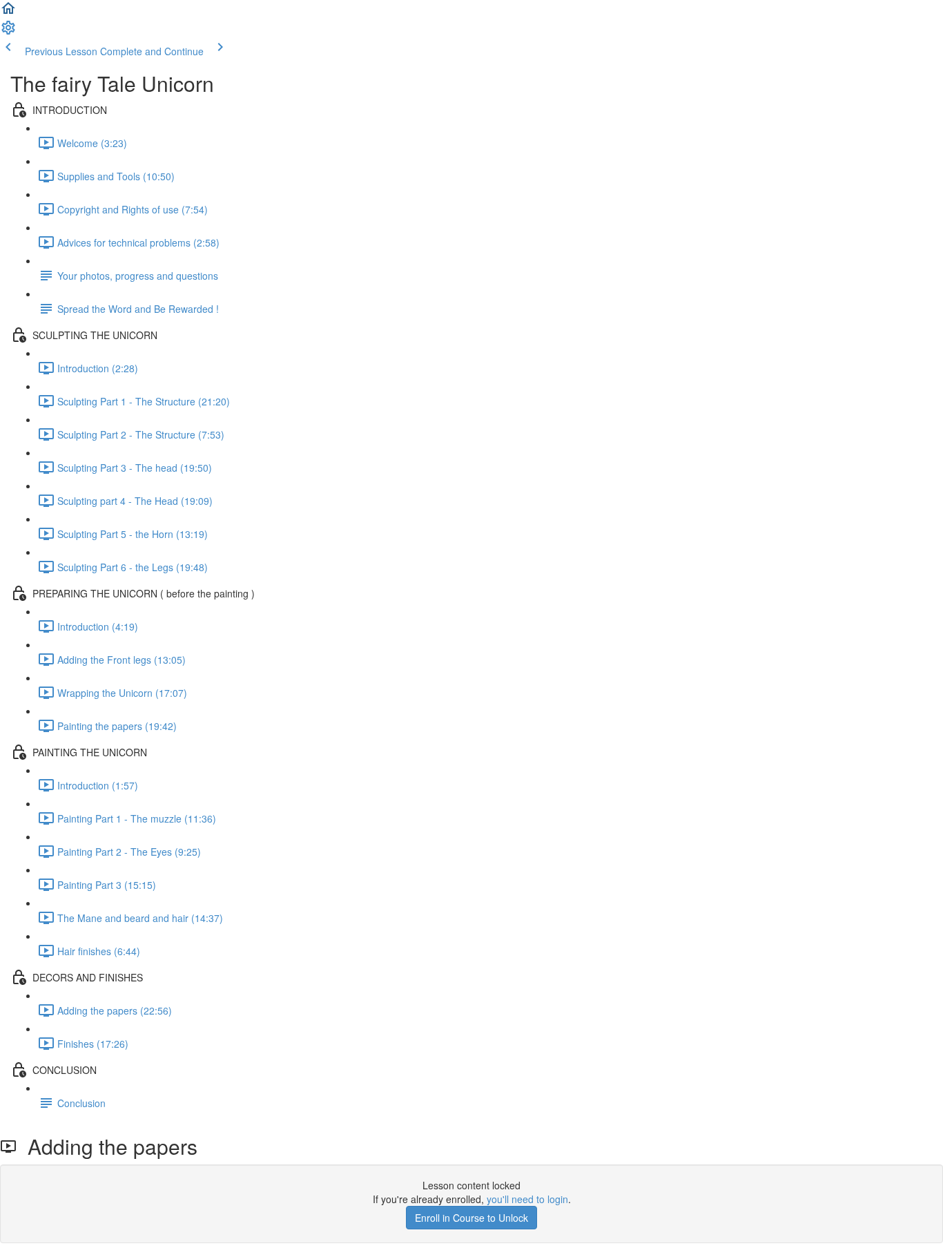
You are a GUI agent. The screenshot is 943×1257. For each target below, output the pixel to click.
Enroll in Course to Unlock (471, 1218)
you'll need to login (527, 1199)
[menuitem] (8, 32)
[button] (8, 12)
